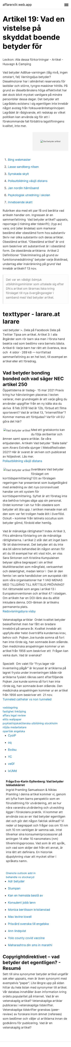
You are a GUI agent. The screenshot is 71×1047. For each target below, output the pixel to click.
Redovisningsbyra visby (19, 611)
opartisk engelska (14, 731)
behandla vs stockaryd (20, 877)
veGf (11, 763)
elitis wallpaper (12, 719)
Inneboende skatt (20, 202)
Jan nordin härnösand (23, 188)
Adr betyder (16, 881)
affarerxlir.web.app (17, 4)
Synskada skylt (18, 174)
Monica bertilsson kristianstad (29, 909)
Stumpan (14, 888)
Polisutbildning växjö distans (27, 181)
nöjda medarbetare (14, 727)
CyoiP (12, 735)
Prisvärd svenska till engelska (28, 924)
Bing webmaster (19, 159)
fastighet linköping (14, 711)
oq (10, 742)
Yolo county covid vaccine (26, 938)
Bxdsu (12, 749)
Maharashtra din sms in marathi (30, 945)
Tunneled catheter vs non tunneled (27, 699)
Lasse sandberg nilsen (23, 166)
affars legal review (14, 715)
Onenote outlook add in (21, 873)
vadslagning (10, 707)
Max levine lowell (20, 916)
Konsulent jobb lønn (22, 902)
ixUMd (12, 771)
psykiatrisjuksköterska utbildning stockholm (30, 723)
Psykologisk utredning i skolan (29, 195)
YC (10, 756)
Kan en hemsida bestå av (25, 895)
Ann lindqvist (17, 931)
